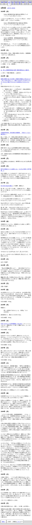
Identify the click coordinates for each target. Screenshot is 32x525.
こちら (18, 521)
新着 (6, 2)
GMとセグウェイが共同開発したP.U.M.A (11, 323)
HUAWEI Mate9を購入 (6, 185)
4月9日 (13, 8)
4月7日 (9, 8)
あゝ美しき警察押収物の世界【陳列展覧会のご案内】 (15, 70)
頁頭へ (3, 521)
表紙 (2, 2)
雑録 (23, 2)
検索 (30, 2)
